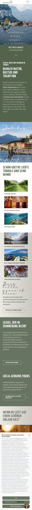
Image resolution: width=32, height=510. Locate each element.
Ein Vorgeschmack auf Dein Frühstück (13, 397)
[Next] (27, 155)
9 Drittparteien (18, 438)
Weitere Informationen (16, 506)
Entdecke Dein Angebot (12, 362)
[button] (29, 435)
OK (16, 498)
